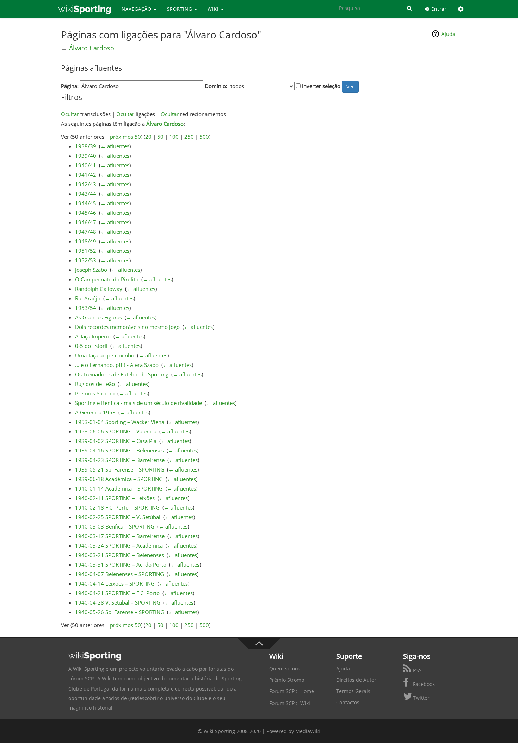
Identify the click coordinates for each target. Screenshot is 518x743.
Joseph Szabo (91, 269)
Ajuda (448, 33)
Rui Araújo (87, 298)
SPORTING (180, 9)
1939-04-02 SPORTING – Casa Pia (115, 440)
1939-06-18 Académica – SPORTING (119, 478)
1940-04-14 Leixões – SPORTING (115, 583)
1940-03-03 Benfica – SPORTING (114, 526)
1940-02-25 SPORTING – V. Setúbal (117, 516)
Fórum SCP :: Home (291, 691)
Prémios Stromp (95, 393)
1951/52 (85, 250)
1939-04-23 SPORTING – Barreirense (120, 459)
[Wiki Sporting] (84, 9)
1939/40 (85, 155)
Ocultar (70, 114)
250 (189, 136)
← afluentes (114, 146)
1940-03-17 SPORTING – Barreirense (120, 535)
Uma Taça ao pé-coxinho (104, 355)
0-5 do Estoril (91, 345)
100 (174, 136)
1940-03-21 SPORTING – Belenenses (119, 554)
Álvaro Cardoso (91, 48)
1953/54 (85, 307)
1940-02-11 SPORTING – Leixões (115, 497)
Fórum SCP (81, 678)
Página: (70, 85)
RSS (417, 670)
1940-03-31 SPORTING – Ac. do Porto (120, 564)
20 (148, 136)
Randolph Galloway (98, 288)
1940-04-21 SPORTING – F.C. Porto (117, 593)
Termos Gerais (353, 691)
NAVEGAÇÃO (137, 9)
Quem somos (284, 668)
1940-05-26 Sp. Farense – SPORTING (119, 612)
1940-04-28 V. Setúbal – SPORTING (117, 602)
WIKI (214, 9)
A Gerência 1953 (95, 412)
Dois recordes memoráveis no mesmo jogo (127, 326)
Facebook (423, 684)
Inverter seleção (321, 85)
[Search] (408, 8)
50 (160, 136)
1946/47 (85, 222)
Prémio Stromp (286, 679)
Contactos (347, 702)
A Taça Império (93, 336)
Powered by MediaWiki (293, 731)
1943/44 (85, 193)
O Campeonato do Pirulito (106, 279)
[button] (461, 9)
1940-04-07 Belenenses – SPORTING (119, 573)
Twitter (421, 697)
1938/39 (85, 146)
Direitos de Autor (356, 679)
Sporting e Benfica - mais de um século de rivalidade (138, 402)
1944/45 (85, 203)
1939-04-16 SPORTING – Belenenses (119, 450)
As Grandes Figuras (98, 317)
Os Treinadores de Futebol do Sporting (121, 374)
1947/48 (85, 231)
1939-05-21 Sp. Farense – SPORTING (119, 469)
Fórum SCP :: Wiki (289, 703)
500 (204, 136)
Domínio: (216, 85)
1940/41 (85, 165)
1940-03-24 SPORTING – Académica (119, 545)
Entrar (438, 9)
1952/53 (85, 260)
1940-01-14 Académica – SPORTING (119, 488)
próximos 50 (125, 136)
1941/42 (85, 174)
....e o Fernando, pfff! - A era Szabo (117, 364)
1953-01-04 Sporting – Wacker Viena (119, 421)
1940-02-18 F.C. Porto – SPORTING (117, 507)
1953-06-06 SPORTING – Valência (115, 431)
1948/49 (85, 241)
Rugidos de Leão (95, 383)
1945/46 (85, 212)
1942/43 (85, 184)
